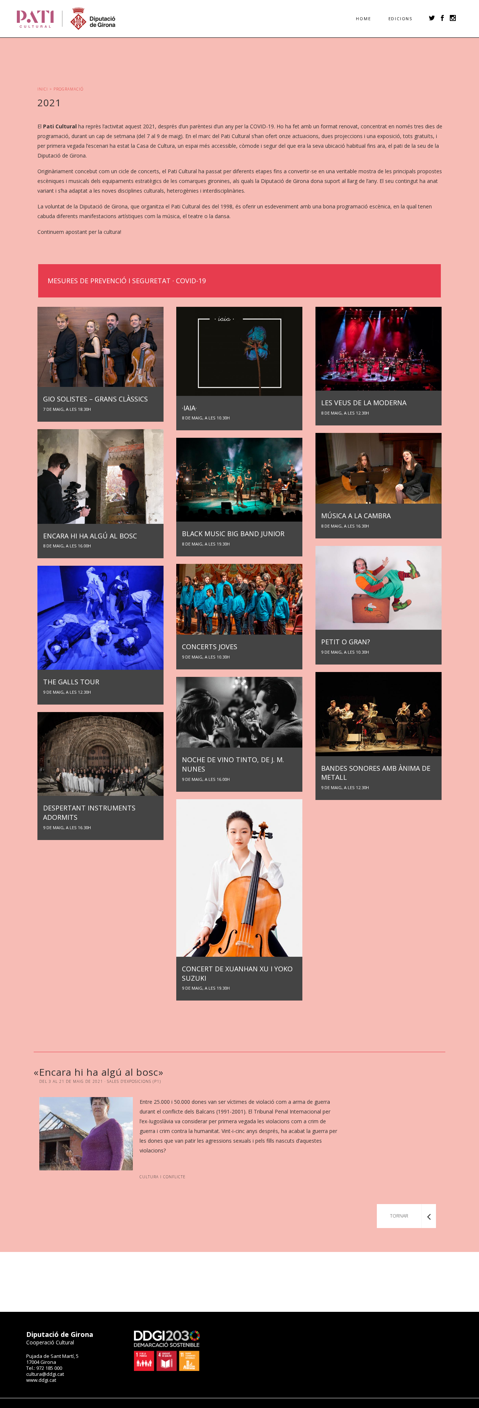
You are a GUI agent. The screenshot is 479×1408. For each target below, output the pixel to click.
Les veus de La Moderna (363, 407)
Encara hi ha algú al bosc (90, 540)
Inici (42, 89)
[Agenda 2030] (167, 1369)
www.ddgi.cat (41, 1380)
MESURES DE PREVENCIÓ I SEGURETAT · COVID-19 (127, 280)
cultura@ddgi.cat (45, 1374)
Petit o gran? (345, 646)
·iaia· (206, 412)
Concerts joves (209, 651)
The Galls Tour (71, 686)
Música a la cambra (356, 520)
